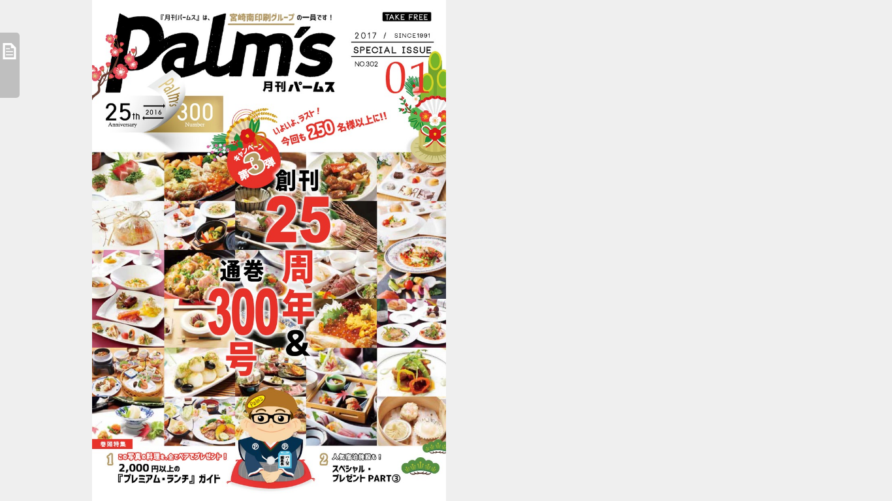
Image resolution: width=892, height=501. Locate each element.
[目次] (10, 65)
